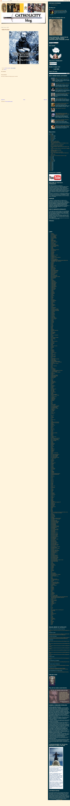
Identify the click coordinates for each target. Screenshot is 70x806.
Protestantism (53, 494)
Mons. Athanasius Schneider (55, 438)
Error (52, 348)
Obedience (52, 450)
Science (52, 568)
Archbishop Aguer (53, 256)
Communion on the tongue (55, 310)
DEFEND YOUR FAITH (54, 330)
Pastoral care (53, 468)
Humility (52, 392)
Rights (52, 507)
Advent (52, 239)
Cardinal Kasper (53, 283)
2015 (51, 170)
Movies (52, 445)
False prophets (53, 354)
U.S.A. (52, 608)
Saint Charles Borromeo (54, 529)
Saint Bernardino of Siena (55, 526)
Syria (52, 590)
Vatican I (52, 614)
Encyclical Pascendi (54, 345)
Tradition (52, 602)
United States (53, 610)
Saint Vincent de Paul (54, 560)
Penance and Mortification (55, 474)
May (51, 157)
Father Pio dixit (53, 154)
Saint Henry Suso (53, 537)
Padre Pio (52, 459)
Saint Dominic (53, 531)
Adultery (52, 238)
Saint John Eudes (53, 543)
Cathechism (53, 292)
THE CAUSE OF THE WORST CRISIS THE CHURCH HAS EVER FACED (62, 120)
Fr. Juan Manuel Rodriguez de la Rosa (56, 370)
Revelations (53, 505)
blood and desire (53, 277)
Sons (52, 576)
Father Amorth (53, 358)
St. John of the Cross (54, 583)
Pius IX (52, 479)
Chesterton (52, 295)
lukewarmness (53, 419)
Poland (52, 483)
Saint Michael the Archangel (55, 548)
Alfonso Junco (53, 241)
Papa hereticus (53, 462)
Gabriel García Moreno (54, 375)
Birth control (53, 269)
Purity (52, 498)
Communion (53, 308)
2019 (51, 166)
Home (24, 99)
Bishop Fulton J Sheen (54, 271)
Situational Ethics (53, 575)
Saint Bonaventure (54, 527)
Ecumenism (53, 342)
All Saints (52, 242)
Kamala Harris (53, 409)
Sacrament (52, 514)
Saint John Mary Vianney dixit (55, 142)
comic (52, 306)
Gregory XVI (53, 381)
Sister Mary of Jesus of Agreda (55, 574)
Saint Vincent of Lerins (54, 561)
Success (52, 586)
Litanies (52, 416)
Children (52, 297)
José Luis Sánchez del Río (55, 405)
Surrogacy (52, 588)
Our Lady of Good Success (55, 454)
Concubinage (53, 311)
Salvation (52, 563)
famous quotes (53, 356)
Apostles (52, 254)
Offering (52, 451)
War (51, 620)
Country (52, 320)
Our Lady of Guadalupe (54, 455)
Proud (52, 495)
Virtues (52, 619)
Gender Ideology (53, 376)
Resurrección (53, 504)
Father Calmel (53, 359)
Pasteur (52, 466)
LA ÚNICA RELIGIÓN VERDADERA (59, 10)
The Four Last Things (54, 595)
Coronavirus (53, 316)
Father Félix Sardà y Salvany (55, 361)
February (52, 160)
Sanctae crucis (53, 565)
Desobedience (53, 332)
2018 (51, 167)
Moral (52, 441)
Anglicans (52, 248)
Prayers (52, 490)
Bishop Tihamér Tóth (54, 272)
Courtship (52, 321)
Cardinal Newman (53, 285)
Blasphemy (52, 274)
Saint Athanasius (53, 523)
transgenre (52, 603)
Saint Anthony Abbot (54, 520)
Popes (52, 486)
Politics (52, 484)
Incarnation (52, 397)
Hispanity (52, 386)
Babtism (52, 264)
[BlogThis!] (12, 68)
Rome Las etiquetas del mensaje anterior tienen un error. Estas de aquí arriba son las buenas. (59, 512)
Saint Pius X (53, 554)
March (52, 159)
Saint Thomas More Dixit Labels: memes (57, 559)
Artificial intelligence (54, 258)
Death (52, 328)
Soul (51, 577)
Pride (52, 491)
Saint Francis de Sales (54, 533)
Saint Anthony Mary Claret (55, 521)
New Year (52, 446)
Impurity (52, 395)
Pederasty (52, 472)
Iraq (51, 401)
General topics (53, 377)
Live (51, 418)
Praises (52, 489)
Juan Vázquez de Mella (54, 408)
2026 (51, 133)
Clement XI (52, 304)
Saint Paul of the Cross (54, 549)
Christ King (52, 299)
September (52, 138)
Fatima (52, 364)
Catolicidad (52, 9)
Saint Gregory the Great (54, 536)
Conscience (53, 313)
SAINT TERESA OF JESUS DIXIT (60, 108)
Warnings (52, 621)
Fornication (52, 368)
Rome (52, 511)
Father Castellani (53, 360)
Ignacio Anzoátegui (54, 394)
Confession (52, 312)
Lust (51, 420)
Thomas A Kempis (54, 599)
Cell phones (53, 293)
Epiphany (52, 347)
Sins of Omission (53, 573)
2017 (51, 168)
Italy (51, 403)
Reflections (52, 501)
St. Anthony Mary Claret (54, 582)
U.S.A (52, 607)
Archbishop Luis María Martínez (56, 257)
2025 (51, 134)
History (52, 387)
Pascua (52, 465)
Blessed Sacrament (54, 275)
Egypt (52, 344)
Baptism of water (53, 265)
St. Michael (53, 584)
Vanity (52, 612)
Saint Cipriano (53, 530)
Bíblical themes (53, 268)
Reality (52, 500)
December (52, 135)
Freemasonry (53, 373)
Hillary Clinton (53, 385)
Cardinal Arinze (53, 281)
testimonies (53, 593)
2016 (51, 169)
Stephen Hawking (53, 585)
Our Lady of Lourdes (54, 456)
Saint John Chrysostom (54, 542)
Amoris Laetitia (53, 244)
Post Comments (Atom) (8, 101)
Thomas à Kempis (54, 600)
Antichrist (52, 251)
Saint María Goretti (54, 547)
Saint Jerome (53, 539)
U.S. (51, 606)
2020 (51, 165)
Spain (52, 578)
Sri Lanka (52, 580)
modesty (52, 437)
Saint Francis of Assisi (54, 534)
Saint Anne (52, 519)
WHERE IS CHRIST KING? (55, 141)
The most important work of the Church (56, 145)
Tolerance (52, 601)
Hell (51, 384)
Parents (52, 464)
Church (52, 302)
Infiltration (52, 400)
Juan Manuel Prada (54, 407)
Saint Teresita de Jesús (54, 556)
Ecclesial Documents (54, 341)
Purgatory (52, 497)
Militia (52, 435)
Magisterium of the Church (55, 422)
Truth (52, 605)
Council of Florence (54, 318)
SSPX (52, 581)
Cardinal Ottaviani (53, 286)
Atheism (52, 262)
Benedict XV (53, 267)
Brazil (52, 279)
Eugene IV (52, 350)
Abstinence (52, 234)
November (52, 136)
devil (52, 334)
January (52, 161)
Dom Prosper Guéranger (54, 337)
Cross (52, 323)
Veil (51, 615)
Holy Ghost (52, 389)
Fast (51, 357)
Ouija (52, 453)
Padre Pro (52, 460)
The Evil (52, 594)
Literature (52, 417)
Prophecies (52, 493)
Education (52, 343)
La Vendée (52, 410)
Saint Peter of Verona (54, 551)
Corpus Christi (53, 317)
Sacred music (53, 516)
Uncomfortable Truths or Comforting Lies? (57, 609)
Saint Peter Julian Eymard (55, 550)
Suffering (52, 587)
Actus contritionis (53, 237)
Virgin (52, 617)
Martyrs (52, 425)
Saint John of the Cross (54, 545)
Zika (51, 624)
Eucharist (52, 349)
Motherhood (53, 443)
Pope (52, 485)
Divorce (52, 335)
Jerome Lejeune (53, 404)
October (52, 137)
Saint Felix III (53, 532)
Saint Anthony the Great (54, 522)
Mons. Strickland (53, 440)
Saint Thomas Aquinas (54, 558)
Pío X (52, 478)
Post (52, 488)
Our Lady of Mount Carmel (55, 457)
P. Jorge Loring (53, 458)
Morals (52, 442)
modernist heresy (53, 436)
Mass (52, 427)
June (52, 156)
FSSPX (52, 374)
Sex (51, 571)
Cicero (52, 303)
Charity (52, 294)
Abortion (52, 233)
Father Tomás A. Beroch (54, 363)
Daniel (52, 326)
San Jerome (53, 564)
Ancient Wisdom (53, 246)
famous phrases (53, 355)
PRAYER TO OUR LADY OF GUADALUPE (57, 144)
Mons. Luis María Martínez (55, 439)
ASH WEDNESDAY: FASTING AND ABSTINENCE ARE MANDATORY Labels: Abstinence (59, 261)
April (51, 158)
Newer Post (3, 99)
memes (52, 431)
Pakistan (52, 461)
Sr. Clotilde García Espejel (55, 579)
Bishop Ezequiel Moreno (54, 270)
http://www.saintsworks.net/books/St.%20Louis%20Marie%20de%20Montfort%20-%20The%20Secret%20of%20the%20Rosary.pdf (59, 638)
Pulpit (52, 496)
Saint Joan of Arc (53, 540)
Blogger (61, 799)
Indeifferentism (53, 398)
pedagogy (52, 471)
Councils (52, 319)
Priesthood (52, 492)
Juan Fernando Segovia (54, 406)
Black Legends (53, 273)
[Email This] (11, 68)
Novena (52, 449)
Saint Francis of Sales (54, 535)
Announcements (53, 250)
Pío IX (52, 477)
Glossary (52, 378)
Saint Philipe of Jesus (54, 552)
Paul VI (52, 469)
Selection (52, 569)
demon (52, 331)
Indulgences (53, 399)
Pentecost (52, 475)
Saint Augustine (53, 524)
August (52, 139)
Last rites (52, 411)
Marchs (52, 423)
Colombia (52, 305)
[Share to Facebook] (14, 68)
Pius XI (52, 481)
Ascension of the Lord (54, 259)
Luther (52, 421)
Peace (52, 470)
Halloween (52, 382)
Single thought (53, 572)
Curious (52, 325)
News (52, 447)
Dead (52, 327)
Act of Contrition (53, 235)
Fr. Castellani (53, 369)
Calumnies (52, 280)
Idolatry (52, 393)
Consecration (53, 314)
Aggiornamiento (53, 240)
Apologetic (52, 252)
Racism (52, 499)
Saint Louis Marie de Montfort (55, 546)
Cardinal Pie (53, 287)
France (52, 372)
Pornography (53, 487)
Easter (52, 340)
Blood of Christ (53, 278)
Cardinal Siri (53, 289)
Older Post (45, 99)
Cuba (52, 324)
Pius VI (52, 480)
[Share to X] (13, 68)
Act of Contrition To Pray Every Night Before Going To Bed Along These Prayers (62, 103)
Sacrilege (52, 517)
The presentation (53, 598)
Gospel (52, 379)
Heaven (52, 383)
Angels (52, 247)
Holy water (52, 391)
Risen (52, 508)
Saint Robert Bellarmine (54, 555)
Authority (52, 263)
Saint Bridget (53, 528)
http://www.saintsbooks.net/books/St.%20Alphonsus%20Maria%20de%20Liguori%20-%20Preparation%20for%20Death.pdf (59, 634)
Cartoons (52, 291)
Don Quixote (53, 338)
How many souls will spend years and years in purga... (59, 155)
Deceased (52, 329)
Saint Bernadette (53, 525)
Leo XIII (52, 413)
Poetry (52, 482)
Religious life (53, 503)
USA (52, 611)
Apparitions (52, 255)
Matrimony (52, 428)
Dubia (52, 339)
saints (52, 562)
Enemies (52, 346)
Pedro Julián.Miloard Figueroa (55, 473)
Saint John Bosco (53, 541)
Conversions (53, 315)
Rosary (52, 513)
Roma (52, 510)
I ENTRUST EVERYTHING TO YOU (60, 98)
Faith (52, 353)
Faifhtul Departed (53, 352)
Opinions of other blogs (54, 452)
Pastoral (52, 467)
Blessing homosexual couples (55, 276)
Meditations (53, 429)
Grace (52, 380)
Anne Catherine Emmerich (55, 249)
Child (52, 296)
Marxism (52, 426)
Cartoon (52, 290)
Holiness (52, 388)
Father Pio (5, 69)
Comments (52, 64)
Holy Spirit (52, 390)
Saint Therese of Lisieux (54, 557)
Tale (51, 591)
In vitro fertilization (54, 396)
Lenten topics (53, 412)
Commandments (53, 307)
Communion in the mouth (55, 309)
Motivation (52, 444)
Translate (56, 43)
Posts (51, 62)
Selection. (52, 570)
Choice (52, 298)
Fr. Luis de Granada (54, 371)
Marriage (52, 424)
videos (52, 616)
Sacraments (53, 515)
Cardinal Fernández (54, 282)
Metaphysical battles (54, 432)
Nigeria (52, 448)
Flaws (52, 367)
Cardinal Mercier (53, 284)
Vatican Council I (53, 613)
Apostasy (52, 253)
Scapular (52, 566)
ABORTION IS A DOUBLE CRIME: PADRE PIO (62, 125)
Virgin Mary (53, 618)
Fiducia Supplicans (54, 365)
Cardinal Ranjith (53, 288)
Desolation (52, 333)
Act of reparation (53, 236)
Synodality (52, 589)
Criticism (52, 322)
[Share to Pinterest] (14, 68)
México (52, 434)
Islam (52, 402)
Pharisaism (52, 476)
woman (52, 622)
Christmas (52, 301)
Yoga (52, 623)
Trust (52, 604)
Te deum (52, 592)
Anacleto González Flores (55, 245)
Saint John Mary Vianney (55, 544)
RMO (52, 509)
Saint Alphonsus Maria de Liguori (56, 518)
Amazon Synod (53, 243)
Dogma (52, 336)
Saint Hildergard (53, 538)
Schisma (52, 567)
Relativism (52, 502)
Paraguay (52, 463)
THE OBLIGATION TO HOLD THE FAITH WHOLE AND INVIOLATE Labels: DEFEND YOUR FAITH (59, 597)
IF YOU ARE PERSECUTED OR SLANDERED (62, 93)
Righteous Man (53, 506)
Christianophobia (53, 300)
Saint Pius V (53, 553)
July (51, 140)
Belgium (52, 266)
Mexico (52, 433)
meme (52, 430)
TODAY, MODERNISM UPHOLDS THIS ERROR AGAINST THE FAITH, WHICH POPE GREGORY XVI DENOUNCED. (62, 114)
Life (51, 415)
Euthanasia (52, 351)
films (52, 366)
